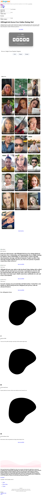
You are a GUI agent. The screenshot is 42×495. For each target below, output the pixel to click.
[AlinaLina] (21, 125)
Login (3, 5)
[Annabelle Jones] (34, 201)
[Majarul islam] (34, 163)
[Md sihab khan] (21, 87)
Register (3, 6)
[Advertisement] (21, 65)
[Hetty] (34, 87)
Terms (4, 482)
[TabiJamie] (8, 201)
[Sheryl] (21, 106)
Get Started (2, 477)
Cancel (2, 13)
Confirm (5, 19)
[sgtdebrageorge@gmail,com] (8, 125)
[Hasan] (21, 182)
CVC (12, 12)
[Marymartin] (34, 182)
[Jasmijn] (21, 163)
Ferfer (15, 54)
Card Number (13, 9)
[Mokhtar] (21, 144)
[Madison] (8, 87)
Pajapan (20, 54)
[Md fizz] (8, 106)
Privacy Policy (5, 484)
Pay (4, 13)
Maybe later (20, 257)
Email (12, 18)
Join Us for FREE (21, 264)
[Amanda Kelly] (34, 106)
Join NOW (21, 29)
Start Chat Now (21, 230)
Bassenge (26, 54)
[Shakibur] (34, 144)
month (4, 10)
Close (5, 493)
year (4, 11)
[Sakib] (8, 163)
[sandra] (8, 220)
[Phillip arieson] (21, 201)
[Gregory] (34, 125)
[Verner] (8, 144)
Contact (4, 486)
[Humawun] (8, 182)
